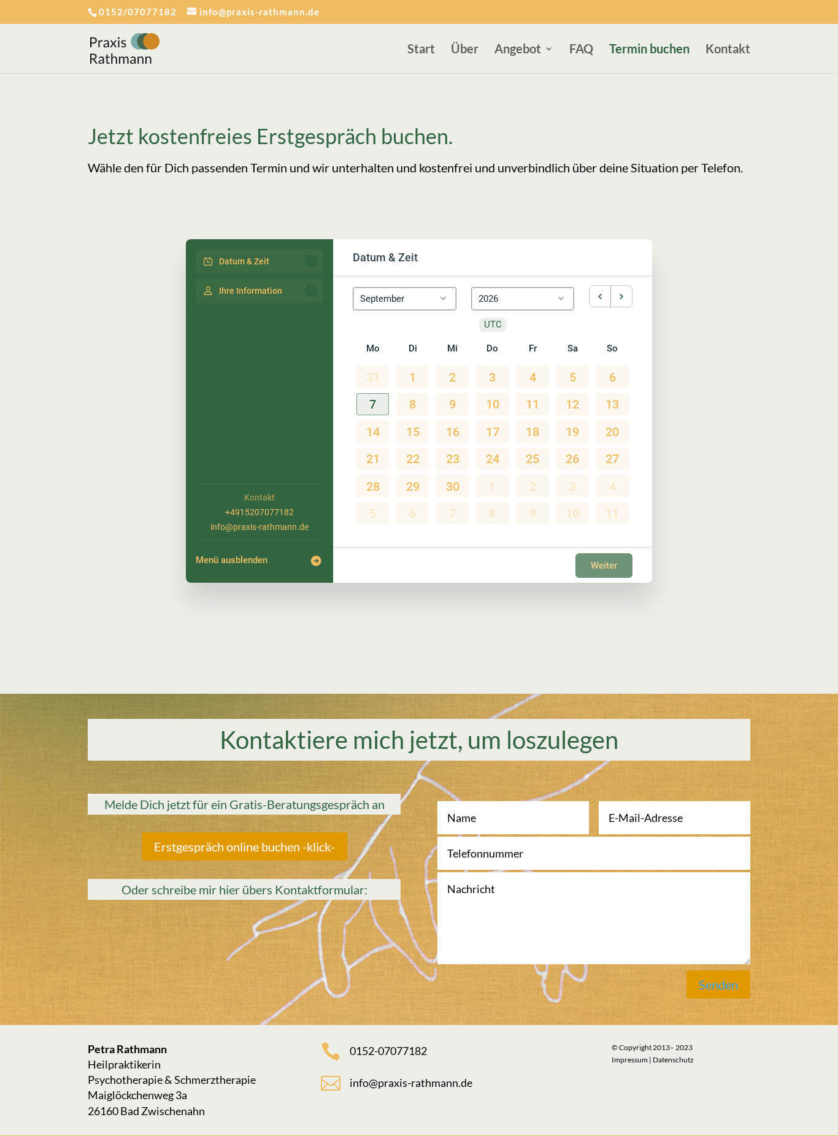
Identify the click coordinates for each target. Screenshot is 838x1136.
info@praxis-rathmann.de (259, 527)
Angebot (517, 50)
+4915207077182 (259, 512)
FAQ (581, 50)
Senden (718, 984)
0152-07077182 (388, 1050)
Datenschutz (673, 1059)
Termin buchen (649, 50)
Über (465, 50)
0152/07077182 (138, 11)
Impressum (630, 1059)
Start (421, 50)
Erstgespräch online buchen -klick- (244, 846)
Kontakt (727, 50)
